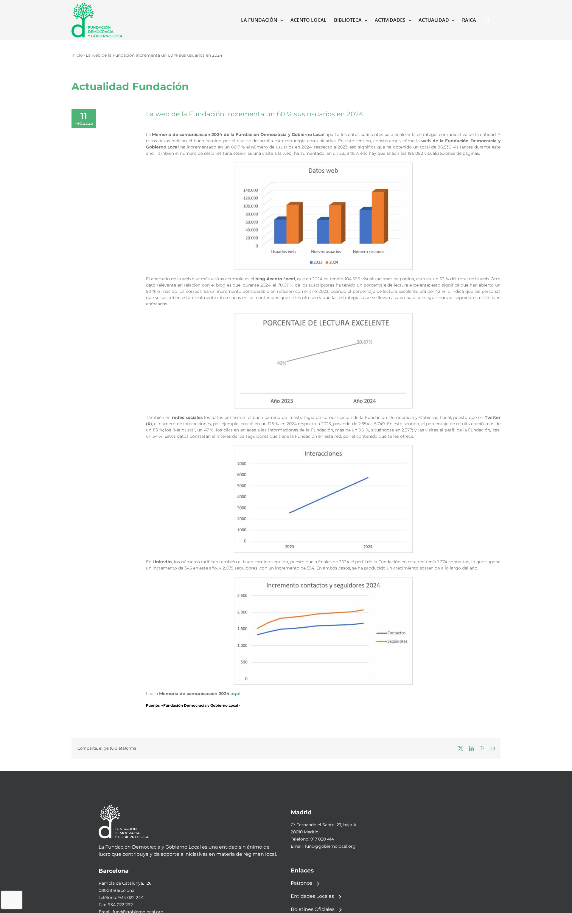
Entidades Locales (312, 896)
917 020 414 (322, 839)
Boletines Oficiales (313, 909)
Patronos (301, 883)
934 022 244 (131, 897)
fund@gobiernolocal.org (330, 846)
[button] (488, 20)
